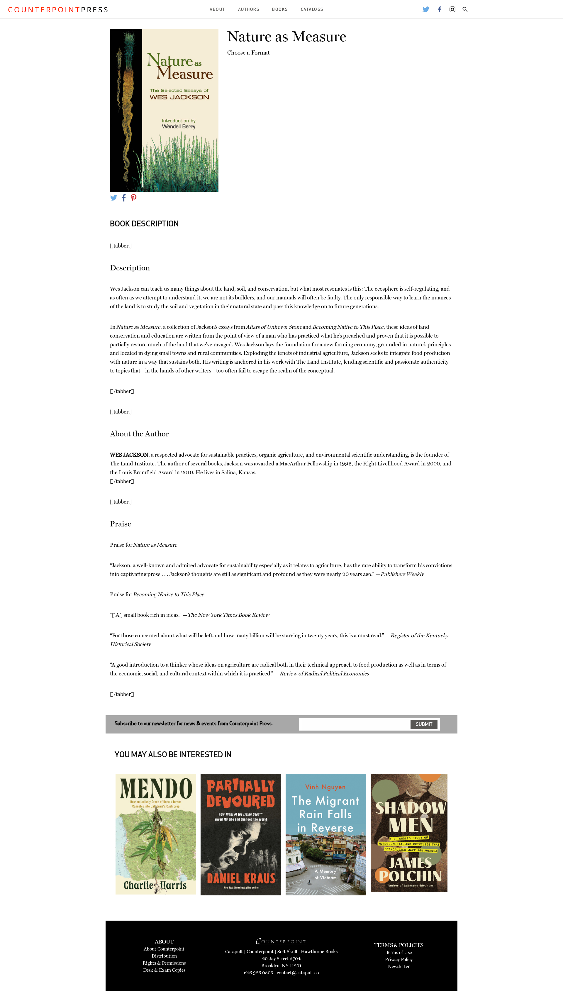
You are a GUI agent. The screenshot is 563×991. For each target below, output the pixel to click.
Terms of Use (399, 952)
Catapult (234, 951)
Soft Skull (287, 951)
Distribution (164, 956)
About (217, 10)
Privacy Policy (399, 959)
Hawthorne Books (319, 951)
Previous (107, 852)
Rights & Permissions (164, 963)
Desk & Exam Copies (164, 970)
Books (280, 10)
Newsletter (399, 966)
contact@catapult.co (298, 972)
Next (456, 852)
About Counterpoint (164, 949)
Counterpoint (260, 951)
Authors (249, 10)
